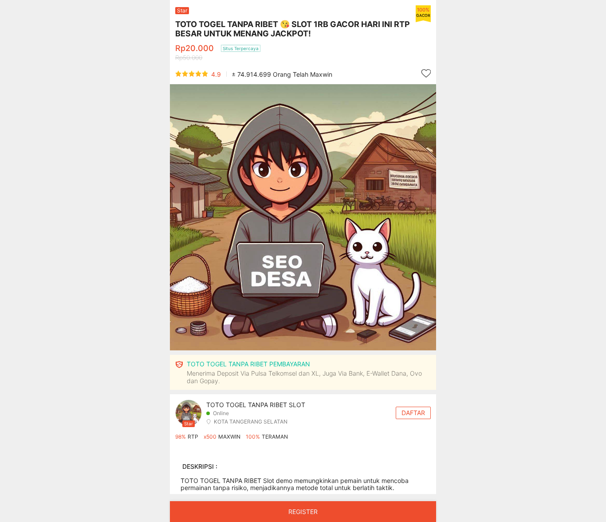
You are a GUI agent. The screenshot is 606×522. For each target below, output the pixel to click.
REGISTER (303, 511)
